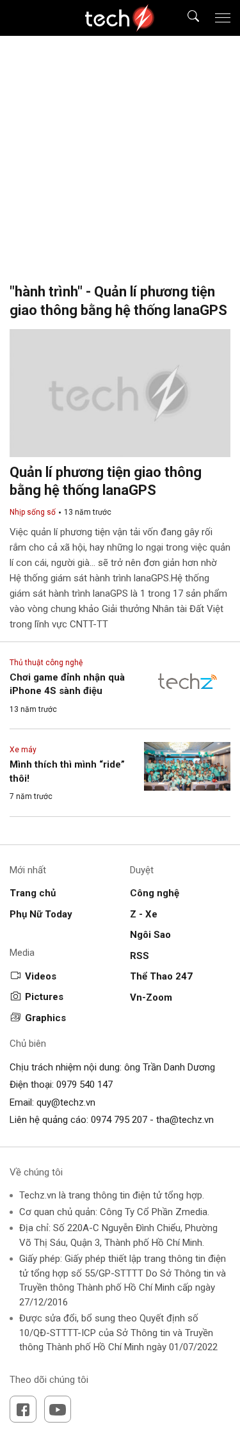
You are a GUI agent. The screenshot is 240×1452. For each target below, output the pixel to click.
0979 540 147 (84, 1084)
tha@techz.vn (185, 1119)
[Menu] (222, 18)
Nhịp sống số (33, 512)
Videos (40, 976)
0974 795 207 (119, 1119)
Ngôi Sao (150, 934)
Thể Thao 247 (161, 976)
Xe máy (23, 749)
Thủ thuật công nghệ (46, 662)
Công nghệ (154, 893)
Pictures (44, 997)
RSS (139, 956)
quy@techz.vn (65, 1102)
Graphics (45, 1018)
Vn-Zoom (151, 997)
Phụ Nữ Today (41, 914)
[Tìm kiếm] (185, 18)
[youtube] (57, 1409)
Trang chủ (33, 893)
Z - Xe (143, 914)
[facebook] (23, 1409)
